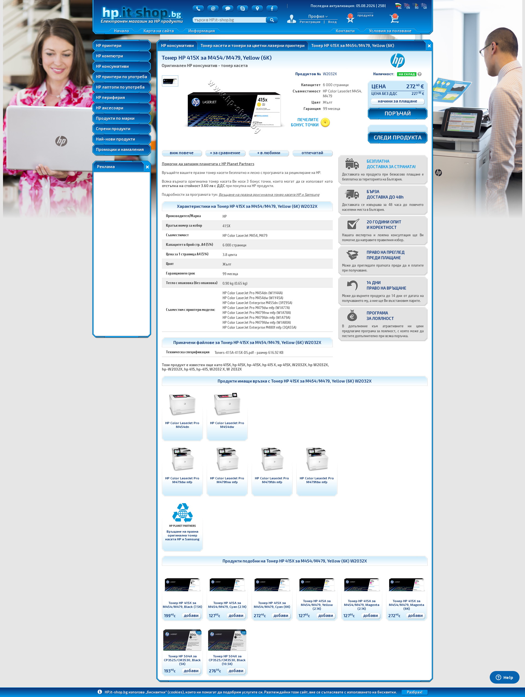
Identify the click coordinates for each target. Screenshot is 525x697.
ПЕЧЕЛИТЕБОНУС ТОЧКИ (305, 122)
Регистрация (310, 22)
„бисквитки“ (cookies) (164, 692)
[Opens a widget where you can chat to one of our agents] (504, 678)
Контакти (345, 30)
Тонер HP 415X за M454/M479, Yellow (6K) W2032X (321, 380)
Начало (121, 30)
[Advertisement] (122, 254)
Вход (332, 22)
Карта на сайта (159, 30)
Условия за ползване (390, 30)
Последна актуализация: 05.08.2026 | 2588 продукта (327, 6)
